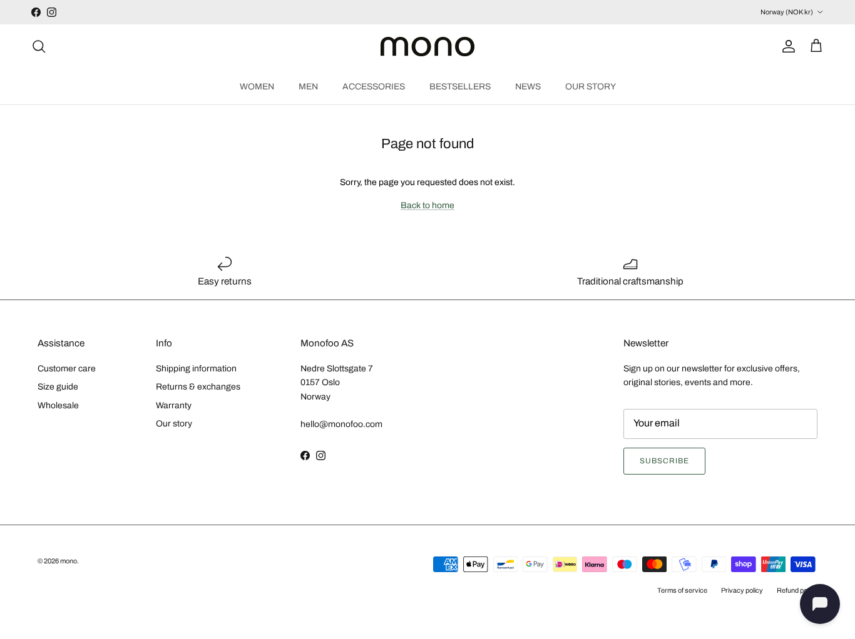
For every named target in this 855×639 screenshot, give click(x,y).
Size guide (58, 386)
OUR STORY (590, 86)
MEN (308, 86)
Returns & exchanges (198, 386)
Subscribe (664, 460)
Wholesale (58, 405)
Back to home (427, 205)
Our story (174, 423)
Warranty (174, 405)
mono (68, 561)
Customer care (67, 368)
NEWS (528, 86)
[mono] (427, 46)
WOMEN (257, 86)
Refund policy (797, 590)
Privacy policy (742, 590)
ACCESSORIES (373, 86)
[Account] (786, 46)
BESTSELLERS (460, 86)
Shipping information (196, 368)
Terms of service (682, 590)
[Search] (38, 46)
